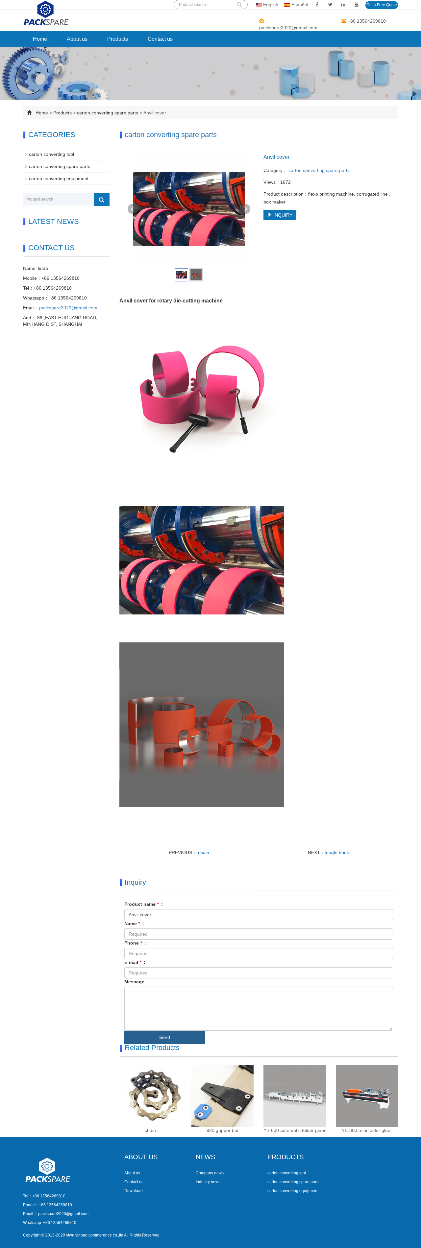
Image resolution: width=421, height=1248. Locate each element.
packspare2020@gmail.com (288, 27)
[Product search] (102, 199)
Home (40, 39)
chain (203, 852)
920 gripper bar (223, 1130)
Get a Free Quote (381, 5)
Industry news (208, 1182)
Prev (133, 209)
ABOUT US (141, 1157)
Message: (135, 981)
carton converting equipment (58, 178)
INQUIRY (282, 215)
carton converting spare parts (108, 112)
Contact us (160, 39)
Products (117, 39)
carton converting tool (51, 154)
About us (77, 39)
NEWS (205, 1157)
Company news (210, 1173)
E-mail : (134, 962)
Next (245, 209)
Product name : (143, 904)
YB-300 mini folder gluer (367, 1130)
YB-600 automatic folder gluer (294, 1130)
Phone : (135, 943)
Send (164, 1037)
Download (133, 1190)
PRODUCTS (285, 1157)
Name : (134, 923)
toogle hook (337, 852)
